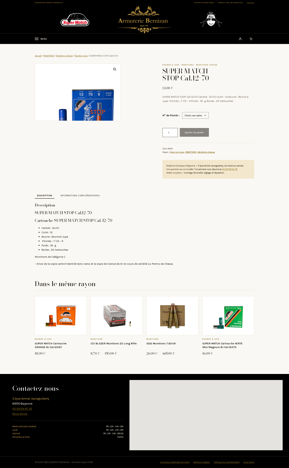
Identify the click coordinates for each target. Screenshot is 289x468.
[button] (115, 69)
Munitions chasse (64, 56)
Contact (250, 3)
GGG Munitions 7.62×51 (161, 343)
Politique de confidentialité (226, 462)
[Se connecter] (240, 38)
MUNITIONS (48, 56)
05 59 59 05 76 (229, 169)
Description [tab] (44, 195)
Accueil (38, 56)
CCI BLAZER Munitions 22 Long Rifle (114, 343)
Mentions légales (202, 462)
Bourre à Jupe (81, 56)
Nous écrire (19, 414)
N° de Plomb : (171, 115)
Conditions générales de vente (174, 462)
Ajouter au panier (194, 132)
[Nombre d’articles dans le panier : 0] (251, 38)
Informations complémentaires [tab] (80, 195)
